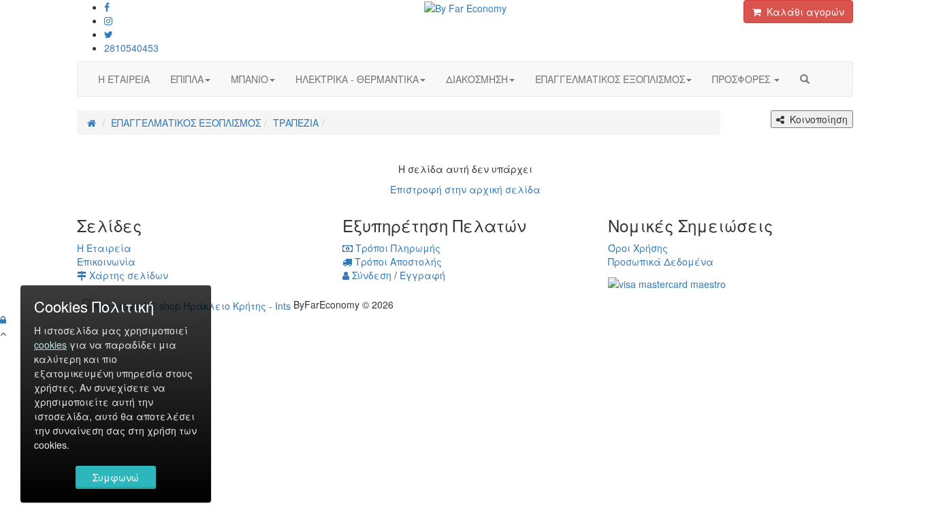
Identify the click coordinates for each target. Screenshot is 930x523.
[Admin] (3, 319)
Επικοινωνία (106, 261)
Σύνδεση (370, 275)
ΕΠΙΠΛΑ (187, 79)
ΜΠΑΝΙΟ (249, 79)
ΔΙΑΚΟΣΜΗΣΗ (477, 79)
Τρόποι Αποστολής (397, 261)
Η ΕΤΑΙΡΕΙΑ (124, 79)
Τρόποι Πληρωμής (396, 248)
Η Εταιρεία (104, 248)
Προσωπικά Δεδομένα (660, 261)
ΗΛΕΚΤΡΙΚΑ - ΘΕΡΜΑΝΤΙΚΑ (357, 79)
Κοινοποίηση (816, 119)
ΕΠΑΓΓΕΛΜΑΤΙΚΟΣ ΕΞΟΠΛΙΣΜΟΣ (610, 79)
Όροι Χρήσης (638, 248)
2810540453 (131, 47)
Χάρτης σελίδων (127, 275)
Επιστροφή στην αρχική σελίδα (465, 189)
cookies (50, 344)
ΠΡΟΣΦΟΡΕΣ (742, 79)
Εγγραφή (422, 275)
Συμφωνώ (116, 477)
